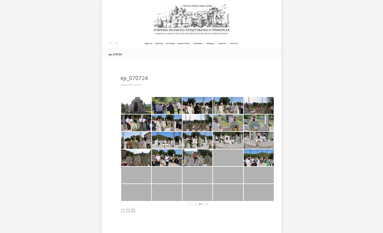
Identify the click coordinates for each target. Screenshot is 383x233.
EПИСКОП (159, 43)
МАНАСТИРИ (183, 43)
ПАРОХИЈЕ (197, 43)
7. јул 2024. (137, 85)
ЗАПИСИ (221, 43)
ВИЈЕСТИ (148, 43)
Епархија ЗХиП (126, 85)
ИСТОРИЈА (170, 43)
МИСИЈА (210, 43)
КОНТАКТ (234, 43)
